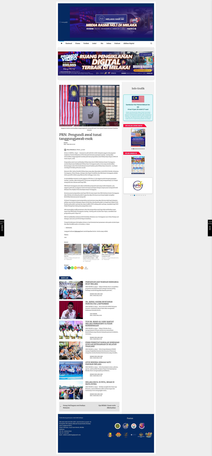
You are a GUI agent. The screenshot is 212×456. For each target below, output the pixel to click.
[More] (81, 267)
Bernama (66, 142)
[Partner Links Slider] (138, 183)
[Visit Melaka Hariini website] (106, 63)
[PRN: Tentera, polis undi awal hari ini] (72, 249)
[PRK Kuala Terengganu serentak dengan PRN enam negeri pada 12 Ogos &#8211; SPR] (91, 249)
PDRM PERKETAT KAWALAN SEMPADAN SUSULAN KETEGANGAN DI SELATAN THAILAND (102, 344)
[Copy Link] (75, 267)
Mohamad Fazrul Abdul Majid (96, 294)
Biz (102, 43)
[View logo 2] (132, 192)
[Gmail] (78, 267)
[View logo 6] (139, 192)
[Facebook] (65, 267)
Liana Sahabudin (93, 313)
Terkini (86, 43)
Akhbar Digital (128, 43)
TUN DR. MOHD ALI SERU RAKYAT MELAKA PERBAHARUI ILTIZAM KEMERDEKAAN (99, 324)
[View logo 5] (138, 192)
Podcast (117, 43)
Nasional (69, 43)
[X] (69, 267)
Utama (77, 43)
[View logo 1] (130, 192)
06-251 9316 (65, 433)
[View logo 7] (141, 192)
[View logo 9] (145, 192)
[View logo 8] (143, 192)
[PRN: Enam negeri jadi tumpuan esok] (110, 249)
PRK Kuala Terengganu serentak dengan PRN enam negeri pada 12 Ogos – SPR (91, 256)
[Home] (61, 43)
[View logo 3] (134, 192)
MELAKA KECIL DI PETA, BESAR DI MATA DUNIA (99, 383)
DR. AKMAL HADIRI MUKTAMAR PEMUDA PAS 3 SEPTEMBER (98, 303)
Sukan (108, 43)
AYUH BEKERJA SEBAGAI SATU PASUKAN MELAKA (98, 363)
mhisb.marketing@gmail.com (72, 435)
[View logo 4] (136, 192)
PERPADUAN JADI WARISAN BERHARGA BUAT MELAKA (102, 283)
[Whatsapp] (72, 267)
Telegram (77, 231)
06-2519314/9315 (67, 431)
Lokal (94, 43)
